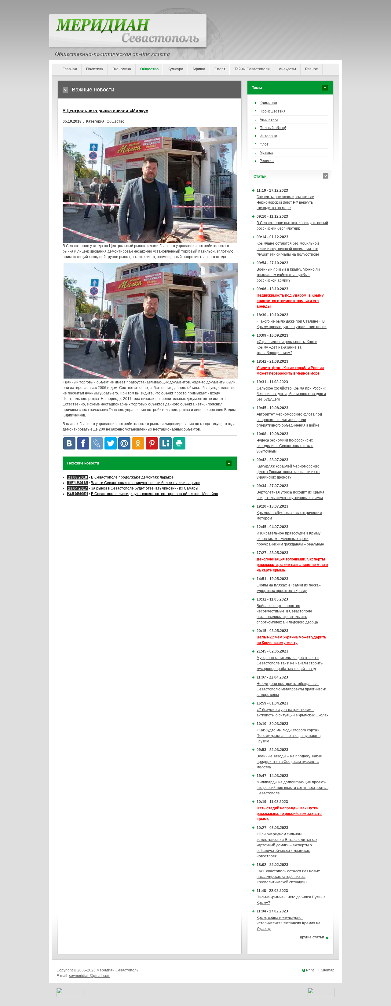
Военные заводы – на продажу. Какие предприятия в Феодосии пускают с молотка (289, 761)
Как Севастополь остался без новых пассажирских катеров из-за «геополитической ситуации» (288, 876)
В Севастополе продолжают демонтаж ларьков (132, 477)
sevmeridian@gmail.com (89, 976)
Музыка (266, 152)
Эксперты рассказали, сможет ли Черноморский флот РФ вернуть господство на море (285, 202)
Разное (311, 69)
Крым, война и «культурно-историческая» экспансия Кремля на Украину (288, 923)
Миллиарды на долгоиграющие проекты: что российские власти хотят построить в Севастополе (292, 787)
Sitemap (327, 970)
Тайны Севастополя (252, 69)
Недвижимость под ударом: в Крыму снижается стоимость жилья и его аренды (290, 301)
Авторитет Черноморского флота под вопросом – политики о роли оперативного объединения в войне (289, 419)
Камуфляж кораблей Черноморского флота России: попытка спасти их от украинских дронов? (288, 471)
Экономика (121, 69)
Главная (70, 69)
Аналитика (269, 119)
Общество (149, 69)
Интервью (268, 136)
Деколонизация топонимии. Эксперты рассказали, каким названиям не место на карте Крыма (292, 564)
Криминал (268, 103)
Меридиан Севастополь (117, 970)
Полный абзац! (273, 128)
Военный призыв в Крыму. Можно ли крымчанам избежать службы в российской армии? (288, 275)
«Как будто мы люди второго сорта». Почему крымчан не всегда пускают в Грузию (288, 735)
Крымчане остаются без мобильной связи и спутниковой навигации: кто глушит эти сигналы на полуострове (288, 249)
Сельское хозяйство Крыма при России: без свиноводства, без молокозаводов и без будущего (291, 393)
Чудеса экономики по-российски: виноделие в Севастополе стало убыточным (285, 445)
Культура (175, 69)
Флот (264, 144)
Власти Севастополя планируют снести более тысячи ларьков (145, 483)
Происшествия (273, 111)
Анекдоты (287, 69)
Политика (94, 69)
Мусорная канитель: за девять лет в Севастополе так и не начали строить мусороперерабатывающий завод (290, 663)
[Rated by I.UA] (70, 996)
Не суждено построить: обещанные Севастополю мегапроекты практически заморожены (291, 689)
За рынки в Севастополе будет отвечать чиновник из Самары (144, 488)
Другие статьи (312, 937)
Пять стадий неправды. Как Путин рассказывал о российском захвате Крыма (289, 813)
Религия (267, 161)
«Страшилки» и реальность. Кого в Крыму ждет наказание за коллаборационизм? (287, 347)
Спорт (219, 69)
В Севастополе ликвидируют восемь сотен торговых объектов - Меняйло (154, 494)
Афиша (198, 69)
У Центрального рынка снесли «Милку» (105, 110)
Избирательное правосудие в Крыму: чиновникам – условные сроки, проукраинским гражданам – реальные (290, 538)
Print (310, 970)
